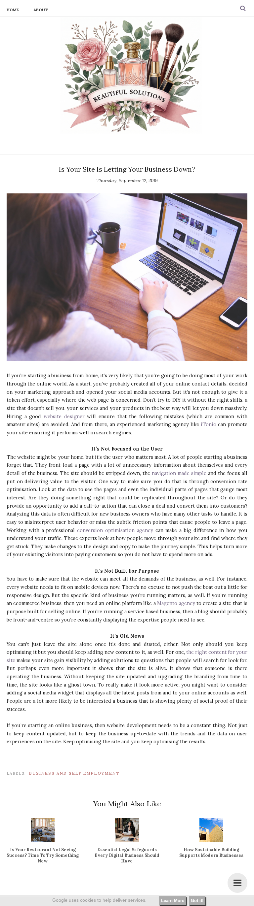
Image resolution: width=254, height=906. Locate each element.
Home (13, 9)
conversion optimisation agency (115, 530)
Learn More (172, 900)
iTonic (208, 424)
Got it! (197, 900)
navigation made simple (179, 473)
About (40, 9)
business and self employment (74, 773)
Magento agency (176, 603)
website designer (64, 416)
